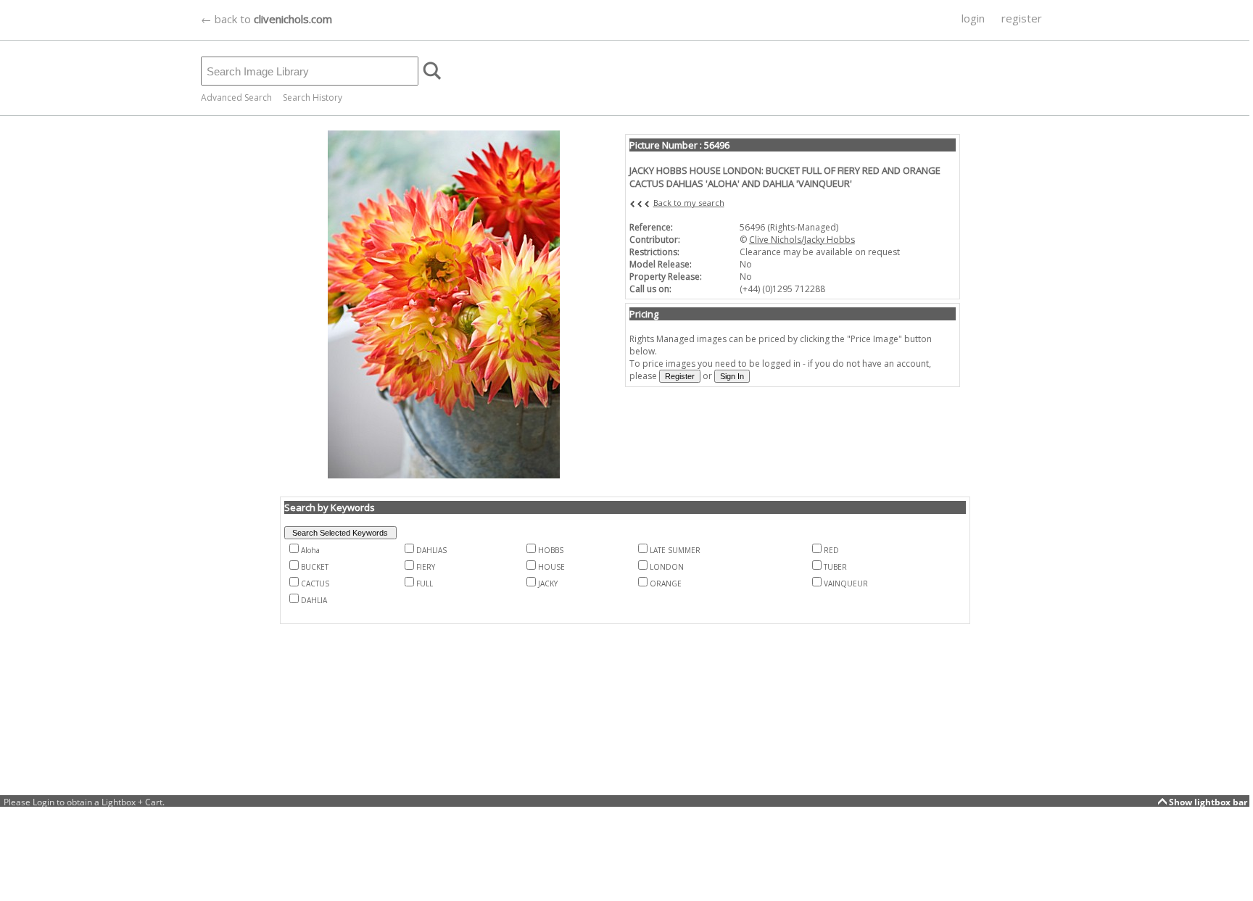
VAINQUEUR (846, 583)
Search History (312, 97)
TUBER (835, 567)
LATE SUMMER (675, 550)
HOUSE (551, 567)
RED (831, 550)
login (973, 18)
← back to (266, 19)
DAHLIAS (431, 550)
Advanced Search (236, 97)
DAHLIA (314, 600)
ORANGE (666, 583)
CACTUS (315, 583)
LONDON (667, 567)
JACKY (548, 583)
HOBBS (550, 550)
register (1021, 18)
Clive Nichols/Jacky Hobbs (802, 239)
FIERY (425, 567)
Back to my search (688, 202)
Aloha (310, 550)
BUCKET (314, 567)
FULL (424, 583)
